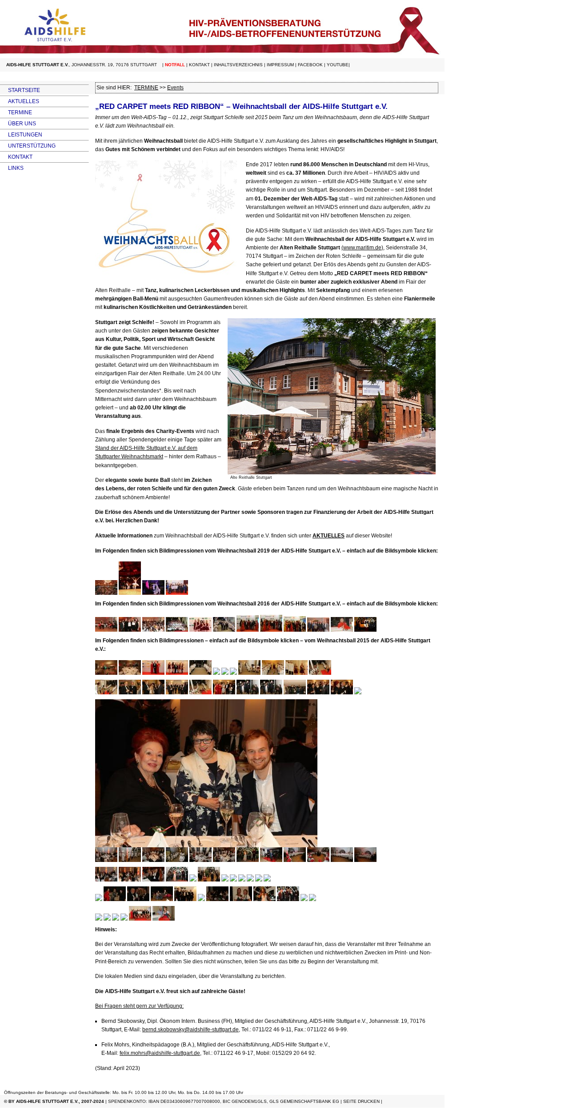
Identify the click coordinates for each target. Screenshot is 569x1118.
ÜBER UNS (18, 123)
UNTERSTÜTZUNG (28, 146)
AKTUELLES (19, 101)
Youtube (338, 64)
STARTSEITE (20, 90)
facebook (310, 64)
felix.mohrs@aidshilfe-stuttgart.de (160, 1053)
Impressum (280, 64)
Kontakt (199, 64)
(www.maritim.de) (362, 247)
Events (175, 87)
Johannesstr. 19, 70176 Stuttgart (114, 64)
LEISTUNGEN (21, 135)
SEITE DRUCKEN (361, 1101)
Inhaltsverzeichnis (238, 64)
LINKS (12, 168)
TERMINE (16, 112)
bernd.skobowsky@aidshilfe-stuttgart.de (190, 1029)
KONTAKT (16, 157)
